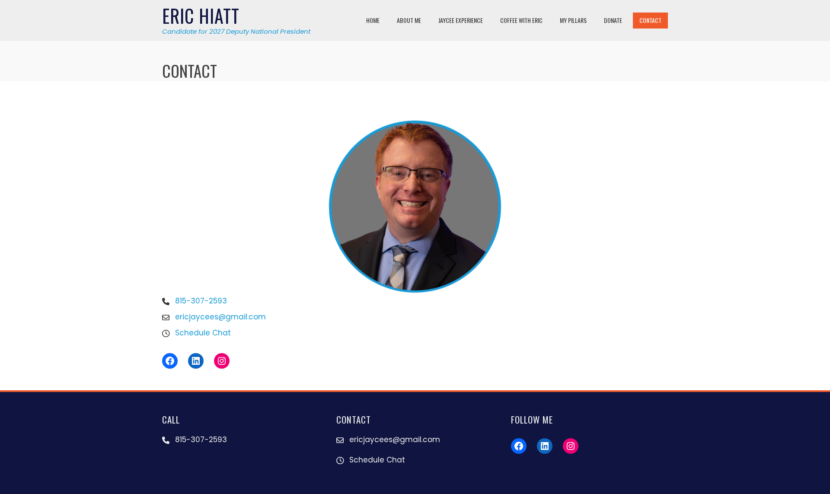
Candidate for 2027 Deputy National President (236, 31)
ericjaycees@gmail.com (220, 317)
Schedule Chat (203, 333)
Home (373, 20)
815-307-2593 (201, 301)
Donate (613, 20)
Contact (650, 20)
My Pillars (573, 20)
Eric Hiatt (200, 15)
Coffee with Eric (521, 20)
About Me (409, 20)
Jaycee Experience (460, 20)
